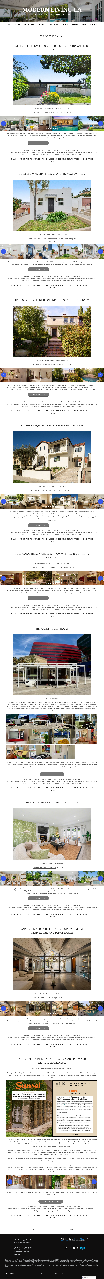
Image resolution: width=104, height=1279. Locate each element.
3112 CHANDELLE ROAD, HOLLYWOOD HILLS (44, 567)
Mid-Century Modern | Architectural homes (29, 152)
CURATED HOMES (29, 25)
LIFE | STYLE (42, 25)
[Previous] (3, 123)
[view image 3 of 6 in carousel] (50, 128)
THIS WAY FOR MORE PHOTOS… (38, 143)
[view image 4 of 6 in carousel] (53, 128)
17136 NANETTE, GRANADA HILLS (44, 998)
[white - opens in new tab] (74, 1248)
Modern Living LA (52, 9)
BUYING (10, 25)
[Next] (100, 123)
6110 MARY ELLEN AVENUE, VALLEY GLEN (44, 112)
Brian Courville (31, 154)
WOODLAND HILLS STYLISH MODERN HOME (52, 802)
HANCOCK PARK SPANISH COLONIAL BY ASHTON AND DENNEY (52, 300)
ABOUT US (84, 25)
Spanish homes (46, 152)
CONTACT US (93, 25)
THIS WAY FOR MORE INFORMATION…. (52, 774)
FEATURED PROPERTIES (70, 25)
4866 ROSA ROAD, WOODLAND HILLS (44, 868)
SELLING (18, 25)
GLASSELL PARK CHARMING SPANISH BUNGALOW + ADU (52, 173)
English (86, 1277)
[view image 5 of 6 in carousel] (55, 128)
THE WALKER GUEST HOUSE (52, 628)
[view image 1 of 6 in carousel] (46, 128)
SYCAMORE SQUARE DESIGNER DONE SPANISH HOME (52, 425)
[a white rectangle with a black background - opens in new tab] (70, 1248)
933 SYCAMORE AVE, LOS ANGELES (42, 490)
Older (32, 1229)
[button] (13, 123)
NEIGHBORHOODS (55, 25)
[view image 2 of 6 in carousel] (48, 128)
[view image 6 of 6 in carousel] (57, 128)
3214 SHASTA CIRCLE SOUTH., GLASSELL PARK (43, 239)
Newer (71, 1229)
